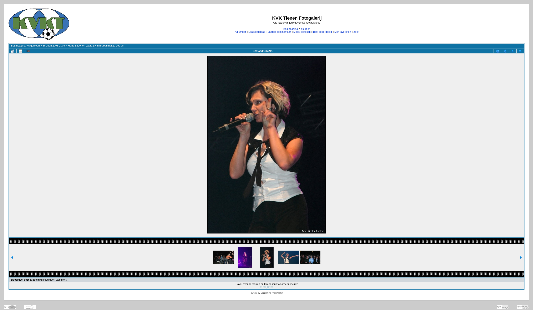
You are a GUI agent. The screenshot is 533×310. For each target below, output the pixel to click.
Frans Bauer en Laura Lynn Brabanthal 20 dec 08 (96, 45)
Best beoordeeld (322, 31)
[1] (261, 287)
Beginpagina (290, 29)
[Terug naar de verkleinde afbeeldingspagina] (12, 51)
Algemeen (34, 45)
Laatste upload (256, 31)
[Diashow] (28, 51)
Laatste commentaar (279, 31)
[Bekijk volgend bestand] (512, 51)
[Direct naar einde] (520, 51)
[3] (266, 287)
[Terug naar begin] (497, 51)
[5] (272, 287)
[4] (269, 287)
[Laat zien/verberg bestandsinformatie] (20, 51)
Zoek (356, 31)
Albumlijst (240, 31)
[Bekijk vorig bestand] (505, 51)
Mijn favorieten (342, 31)
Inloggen (305, 29)
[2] (264, 287)
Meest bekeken (302, 31)
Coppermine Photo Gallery (272, 293)
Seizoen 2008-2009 (53, 45)
